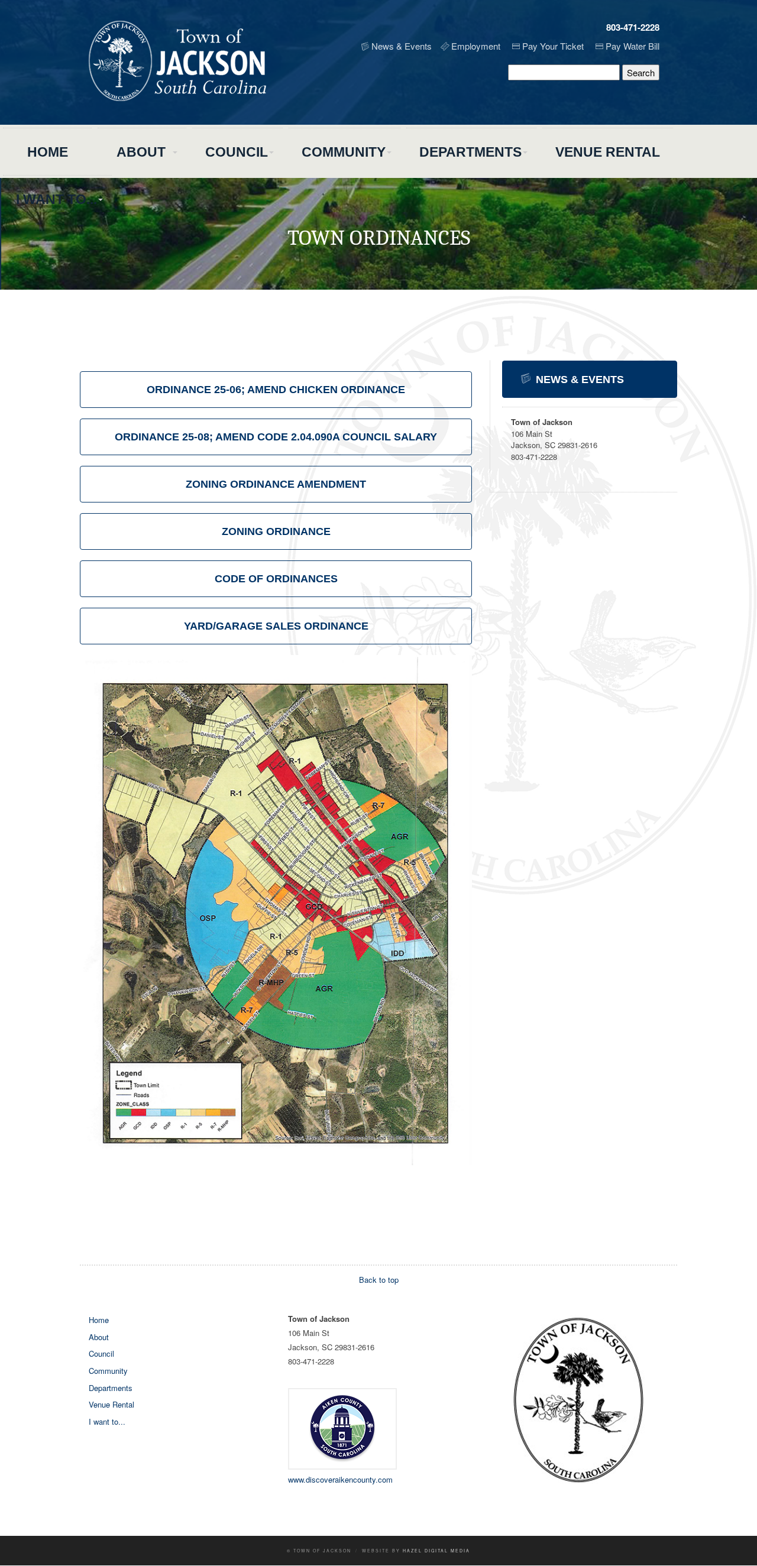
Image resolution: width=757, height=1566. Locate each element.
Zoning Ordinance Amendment (276, 484)
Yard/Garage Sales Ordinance (276, 626)
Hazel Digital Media (436, 1551)
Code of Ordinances (276, 579)
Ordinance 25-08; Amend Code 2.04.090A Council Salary (276, 437)
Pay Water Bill (632, 46)
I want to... (56, 199)
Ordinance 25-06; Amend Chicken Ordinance (276, 389)
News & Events (401, 46)
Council (236, 152)
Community (344, 152)
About (141, 152)
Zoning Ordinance (276, 531)
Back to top (379, 1279)
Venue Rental (607, 152)
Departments (470, 152)
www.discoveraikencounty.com (340, 1479)
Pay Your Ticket (553, 46)
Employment (475, 46)
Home (47, 152)
